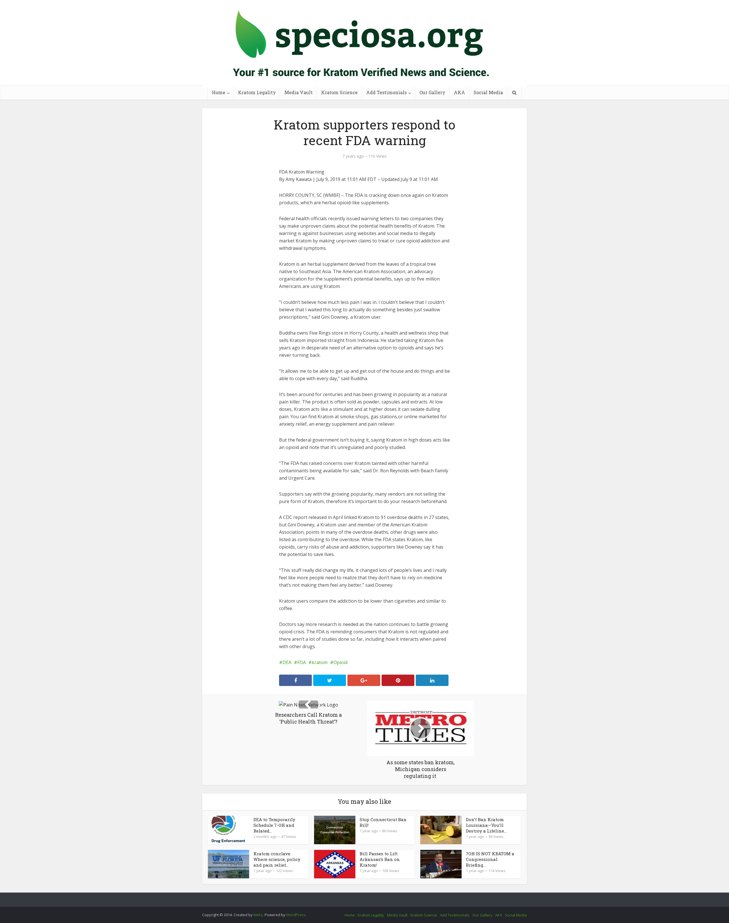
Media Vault (298, 92)
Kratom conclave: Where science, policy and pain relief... (276, 859)
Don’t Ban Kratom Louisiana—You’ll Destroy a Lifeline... (486, 825)
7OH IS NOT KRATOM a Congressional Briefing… (490, 859)
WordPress (296, 914)
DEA (286, 662)
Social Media (488, 92)
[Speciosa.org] (364, 44)
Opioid (340, 662)
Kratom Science (339, 92)
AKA (459, 92)
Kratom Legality (257, 92)
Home (218, 92)
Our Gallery (432, 92)
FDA (301, 662)
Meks (258, 914)
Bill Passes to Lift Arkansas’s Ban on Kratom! (380, 859)
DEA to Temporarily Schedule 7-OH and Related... (274, 825)
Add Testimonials (386, 92)
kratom (319, 662)
